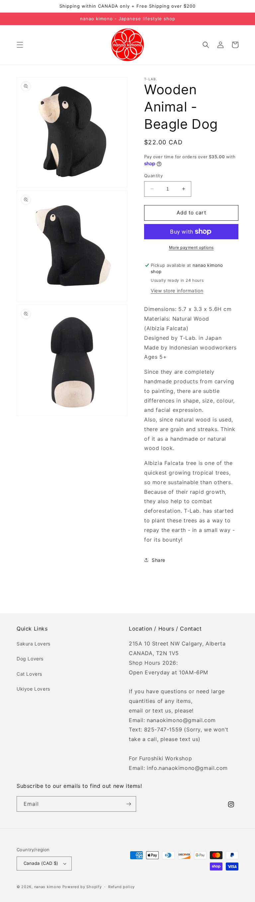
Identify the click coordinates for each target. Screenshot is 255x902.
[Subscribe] (128, 804)
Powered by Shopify (82, 886)
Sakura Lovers (33, 643)
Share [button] (158, 560)
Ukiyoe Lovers (33, 689)
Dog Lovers (30, 658)
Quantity (153, 175)
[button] (20, 45)
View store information (177, 290)
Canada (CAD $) (41, 863)
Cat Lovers (29, 674)
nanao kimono (47, 886)
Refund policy (121, 886)
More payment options (191, 247)
